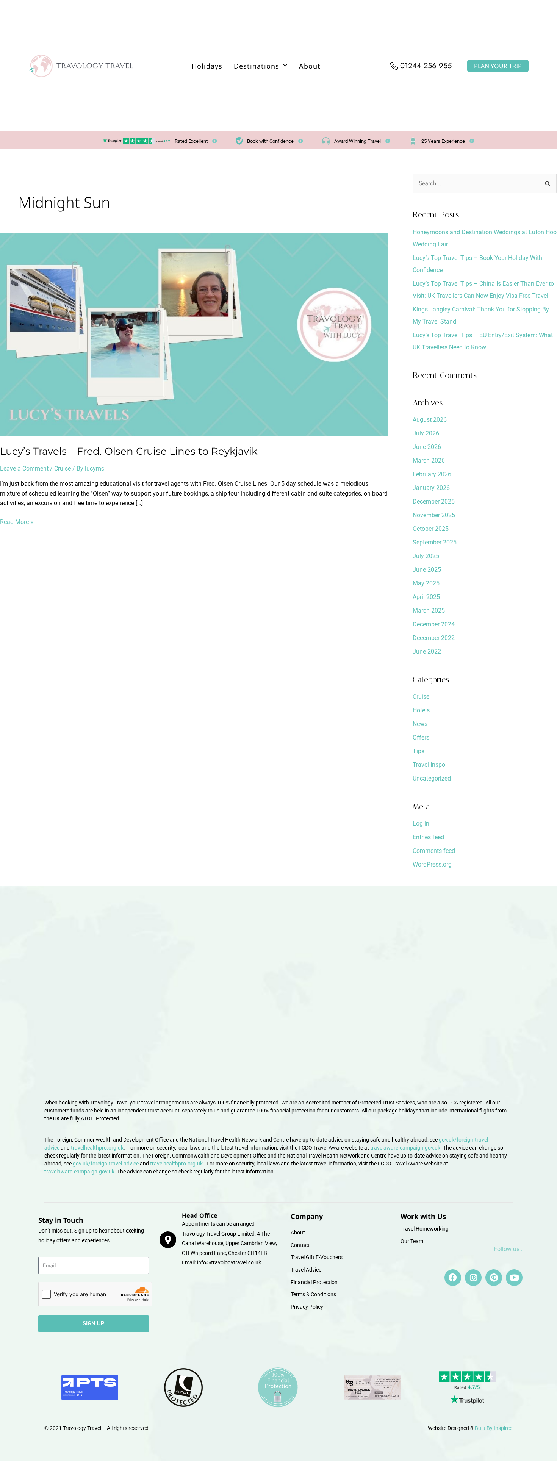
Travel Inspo (429, 764)
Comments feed (434, 850)
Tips (418, 751)
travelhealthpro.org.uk (97, 1148)
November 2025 (434, 515)
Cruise (62, 468)
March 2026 (429, 460)
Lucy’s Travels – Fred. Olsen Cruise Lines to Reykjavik (129, 451)
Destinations (256, 65)
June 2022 (427, 651)
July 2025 (426, 556)
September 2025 (435, 542)
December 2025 (434, 501)
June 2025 (427, 569)
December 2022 (434, 637)
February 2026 (432, 474)
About (310, 65)
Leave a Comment (24, 468)
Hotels (421, 710)
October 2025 (431, 528)
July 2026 (426, 433)
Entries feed (428, 837)
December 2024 (434, 624)
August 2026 (430, 419)
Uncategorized (432, 778)
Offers (421, 737)
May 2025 (426, 583)
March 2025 (429, 610)
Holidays (207, 65)
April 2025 (426, 597)
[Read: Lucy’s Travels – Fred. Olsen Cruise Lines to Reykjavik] (194, 334)
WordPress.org (432, 864)
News (420, 723)
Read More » (16, 521)
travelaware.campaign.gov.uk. (406, 1148)
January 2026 (431, 487)
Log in (421, 823)
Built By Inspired (494, 1428)
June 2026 (427, 447)
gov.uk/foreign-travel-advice (106, 1164)
